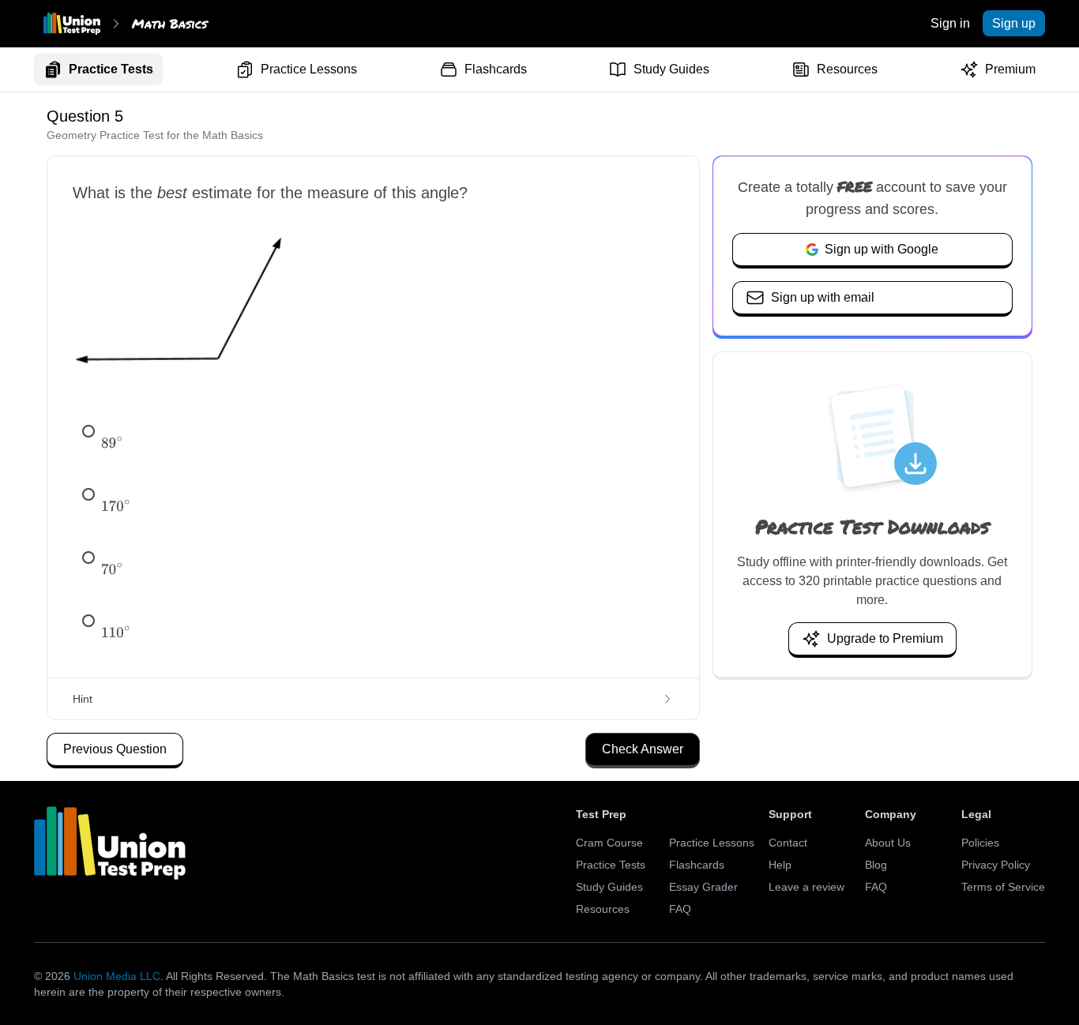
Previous (115, 749)
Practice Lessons (309, 69)
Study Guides (671, 69)
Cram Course (609, 842)
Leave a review (806, 886)
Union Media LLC (116, 976)
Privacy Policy (995, 864)
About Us (888, 842)
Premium (1010, 69)
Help (780, 864)
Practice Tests (111, 69)
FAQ (680, 909)
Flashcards (495, 69)
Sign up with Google (881, 249)
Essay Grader (703, 886)
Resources (847, 69)
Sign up (1014, 23)
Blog (876, 864)
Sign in (950, 23)
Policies (980, 842)
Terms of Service (1003, 886)
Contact (788, 842)
